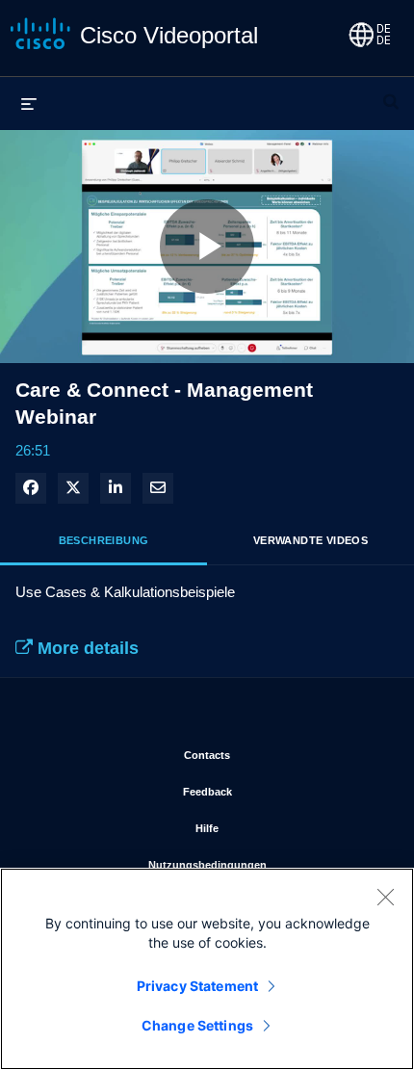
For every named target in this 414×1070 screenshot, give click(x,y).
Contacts (284, 754)
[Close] (385, 896)
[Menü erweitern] (28, 103)
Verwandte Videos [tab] (310, 540)
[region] (207, 969)
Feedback (283, 791)
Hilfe (286, 828)
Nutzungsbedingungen (266, 864)
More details (86, 648)
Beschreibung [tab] (104, 540)
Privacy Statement (197, 986)
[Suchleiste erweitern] (390, 93)
